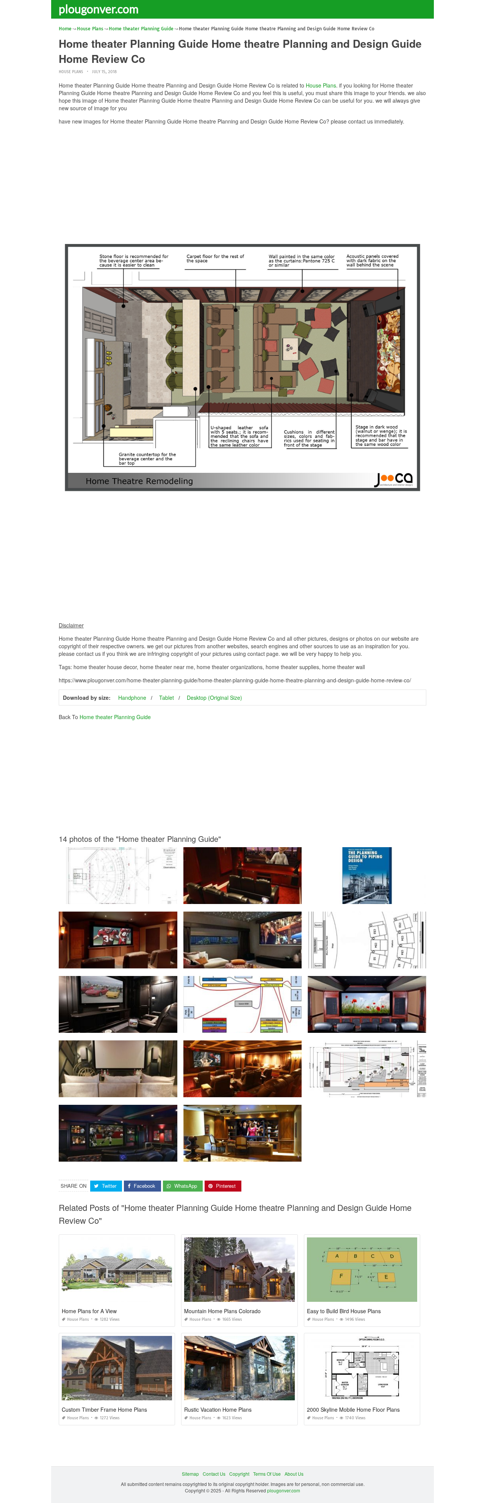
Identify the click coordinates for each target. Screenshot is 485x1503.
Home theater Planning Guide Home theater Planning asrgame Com (131, 1090)
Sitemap (190, 1473)
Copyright (239, 1473)
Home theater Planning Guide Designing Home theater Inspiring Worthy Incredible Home (276, 1090)
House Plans (71, 71)
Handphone (132, 697)
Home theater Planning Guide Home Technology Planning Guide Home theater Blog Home (154, 961)
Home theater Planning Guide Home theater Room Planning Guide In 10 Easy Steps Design (155, 1026)
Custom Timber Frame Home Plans (104, 1409)
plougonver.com (99, 9)
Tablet (166, 697)
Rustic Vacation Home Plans (218, 1409)
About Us (294, 1473)
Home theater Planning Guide (115, 717)
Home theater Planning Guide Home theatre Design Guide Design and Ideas (264, 1026)
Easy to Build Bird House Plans (344, 1311)
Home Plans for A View (89, 1311)
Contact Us (214, 1473)
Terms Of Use (267, 1473)
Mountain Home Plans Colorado (222, 1311)
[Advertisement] (242, 184)
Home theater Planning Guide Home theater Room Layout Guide (376, 961)
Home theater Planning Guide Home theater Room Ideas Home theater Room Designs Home (281, 961)
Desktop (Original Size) (214, 697)
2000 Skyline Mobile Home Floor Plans (353, 1409)
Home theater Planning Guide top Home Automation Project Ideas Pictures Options (270, 1154)
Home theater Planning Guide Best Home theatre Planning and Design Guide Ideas (146, 897)
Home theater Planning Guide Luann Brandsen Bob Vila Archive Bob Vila (260, 897)
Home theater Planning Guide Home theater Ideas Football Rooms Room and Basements (152, 1154)
